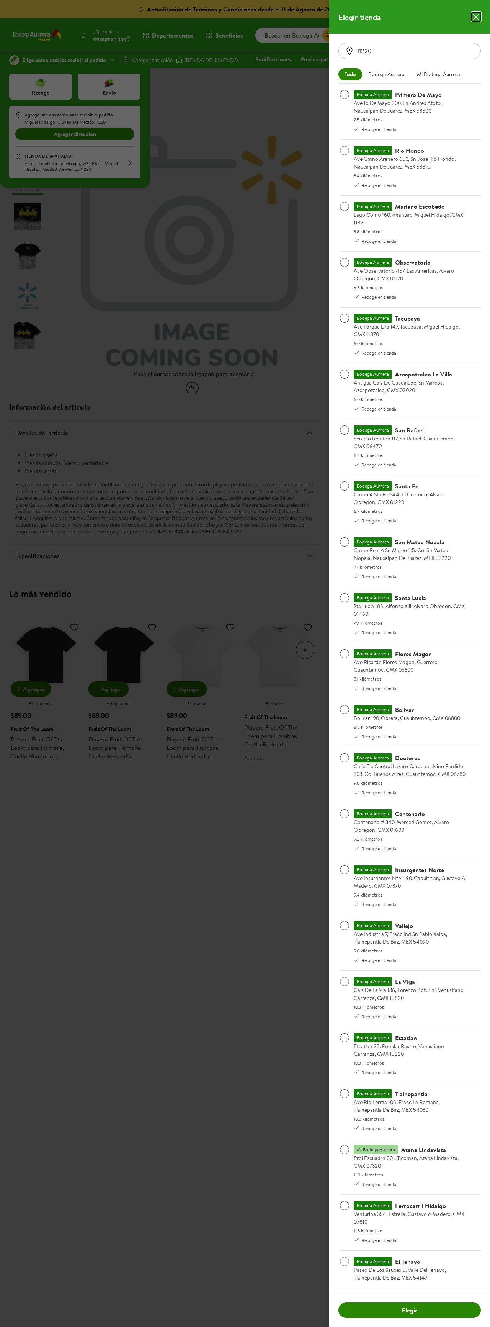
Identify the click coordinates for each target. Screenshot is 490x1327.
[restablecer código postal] (349, 51)
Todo (350, 74)
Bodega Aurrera (386, 74)
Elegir (409, 1310)
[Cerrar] (476, 16)
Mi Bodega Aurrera (438, 74)
